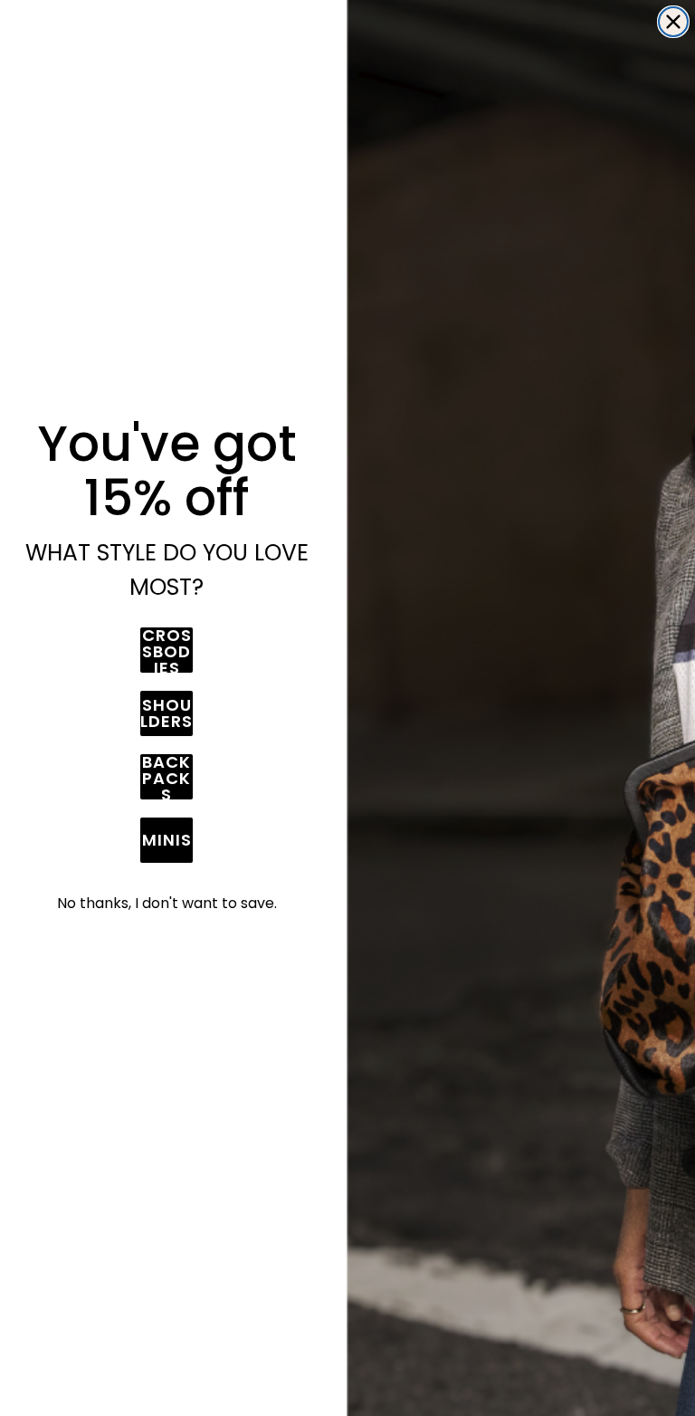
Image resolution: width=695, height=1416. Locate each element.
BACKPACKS (166, 776)
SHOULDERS (166, 713)
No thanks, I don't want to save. (167, 903)
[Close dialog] (673, 21)
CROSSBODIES (167, 650)
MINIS (167, 839)
